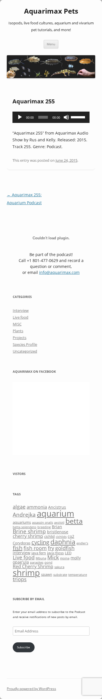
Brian (57, 526)
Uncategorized (25, 351)
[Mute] (66, 117)
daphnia (62, 541)
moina (64, 558)
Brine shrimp (29, 531)
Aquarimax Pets (51, 11)
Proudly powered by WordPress (31, 688)
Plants (18, 330)
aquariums (22, 522)
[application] (51, 117)
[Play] (20, 117)
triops (20, 579)
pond (48, 562)
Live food (20, 317)
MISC (17, 324)
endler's (82, 543)
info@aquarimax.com (59, 272)
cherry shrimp (28, 536)
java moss (55, 552)
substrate (60, 575)
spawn (46, 574)
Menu (51, 44)
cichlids (61, 537)
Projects (19, 337)
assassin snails (42, 523)
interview (21, 552)
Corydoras (21, 542)
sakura (59, 567)
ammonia (37, 507)
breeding (44, 527)
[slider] (79, 117)
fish (17, 548)
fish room (35, 548)
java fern (38, 552)
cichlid (49, 536)
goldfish (65, 548)
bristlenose (57, 531)
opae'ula (21, 562)
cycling (40, 542)
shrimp (26, 572)
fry (51, 548)
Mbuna (41, 558)
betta (74, 521)
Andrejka (24, 514)
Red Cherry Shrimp (33, 566)
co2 (71, 536)
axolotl (59, 523)
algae (19, 506)
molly (76, 558)
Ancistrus (57, 507)
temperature (77, 575)
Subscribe (23, 647)
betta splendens (24, 527)
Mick (53, 557)
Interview (21, 310)
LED (68, 552)
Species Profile (25, 344)
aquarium (55, 513)
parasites (36, 562)
